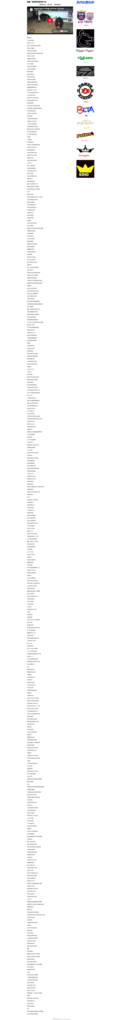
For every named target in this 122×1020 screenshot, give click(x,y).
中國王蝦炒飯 (57, 4)
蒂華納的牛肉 (42, 4)
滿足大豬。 (50, 4)
